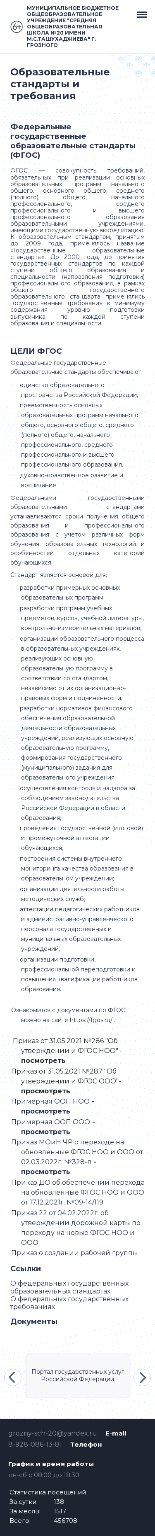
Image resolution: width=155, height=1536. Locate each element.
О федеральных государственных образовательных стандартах (69, 1287)
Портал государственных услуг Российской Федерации (77, 1375)
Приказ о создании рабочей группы (75, 1253)
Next (142, 1377)
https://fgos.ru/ (91, 1020)
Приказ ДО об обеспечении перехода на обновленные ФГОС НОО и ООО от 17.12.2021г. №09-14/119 (78, 1192)
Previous (12, 1377)
